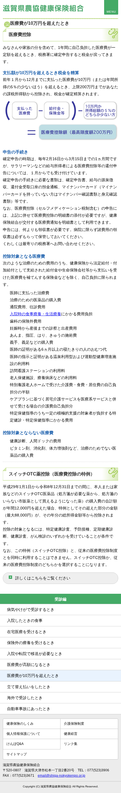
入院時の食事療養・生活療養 (35, 314)
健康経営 (70, 734)
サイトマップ (16, 754)
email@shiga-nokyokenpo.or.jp (61, 776)
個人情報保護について (23, 734)
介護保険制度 (74, 724)
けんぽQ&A (15, 744)
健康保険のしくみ (19, 724)
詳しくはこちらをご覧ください (42, 578)
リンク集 (70, 744)
